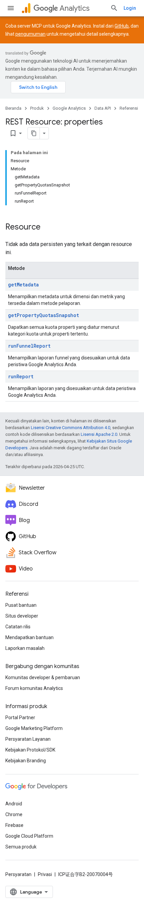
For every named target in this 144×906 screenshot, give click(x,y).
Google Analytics (69, 108)
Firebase (14, 825)
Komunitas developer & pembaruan (42, 677)
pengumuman (30, 34)
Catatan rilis (17, 626)
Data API (102, 108)
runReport (20, 376)
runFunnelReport (29, 346)
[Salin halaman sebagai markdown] (34, 133)
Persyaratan (18, 874)
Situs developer (21, 616)
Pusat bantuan (21, 605)
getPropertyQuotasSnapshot (43, 315)
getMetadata (23, 284)
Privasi (45, 874)
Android (13, 803)
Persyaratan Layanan (28, 739)
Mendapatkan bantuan (29, 637)
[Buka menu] (10, 8)
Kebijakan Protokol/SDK (30, 750)
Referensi (129, 108)
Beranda (13, 108)
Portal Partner (20, 717)
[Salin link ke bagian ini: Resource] (47, 227)
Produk (37, 108)
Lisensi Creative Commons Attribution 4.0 (70, 427)
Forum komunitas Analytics (34, 688)
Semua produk (21, 846)
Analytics (74, 8)
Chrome (13, 814)
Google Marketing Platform (34, 728)
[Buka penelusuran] (114, 8)
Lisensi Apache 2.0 (99, 434)
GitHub (122, 26)
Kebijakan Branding (25, 760)
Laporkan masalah (25, 648)
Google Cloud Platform (29, 836)
